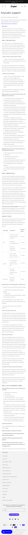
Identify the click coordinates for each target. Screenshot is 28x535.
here (7, 428)
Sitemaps (5, 494)
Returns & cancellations (8, 500)
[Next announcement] (25, 1)
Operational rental (6, 467)
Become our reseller (7, 482)
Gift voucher (5, 488)
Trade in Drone (6, 479)
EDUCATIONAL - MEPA (7, 461)
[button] (2, 6)
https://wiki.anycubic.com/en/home (9, 23)
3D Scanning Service (7, 473)
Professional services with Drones (10, 476)
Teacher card (5, 464)
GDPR (4, 497)
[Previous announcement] (2, 1)
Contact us (5, 458)
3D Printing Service (6, 470)
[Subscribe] (23, 510)
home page (5, 456)
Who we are (5, 491)
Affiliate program (6, 485)
